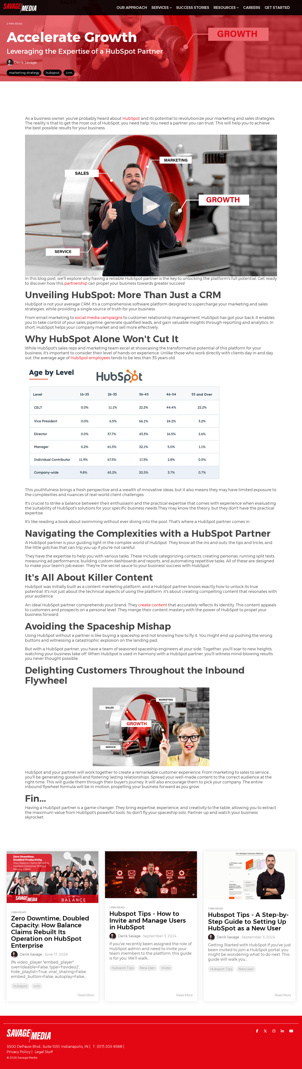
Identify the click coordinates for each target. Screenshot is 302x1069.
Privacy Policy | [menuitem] (19, 1052)
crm (69, 73)
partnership (75, 283)
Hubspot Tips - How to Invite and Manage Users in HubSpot (147, 920)
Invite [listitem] (165, 968)
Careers (251, 8)
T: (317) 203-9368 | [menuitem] (108, 1046)
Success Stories (192, 8)
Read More (86, 995)
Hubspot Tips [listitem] (123, 968)
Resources (225, 8)
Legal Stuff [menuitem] (44, 1052)
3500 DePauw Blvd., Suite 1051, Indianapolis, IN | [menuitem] (48, 1046)
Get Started (277, 8)
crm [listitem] (37, 986)
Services (160, 8)
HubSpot (131, 118)
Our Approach (132, 8)
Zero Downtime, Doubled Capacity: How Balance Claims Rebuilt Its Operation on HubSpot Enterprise (50, 931)
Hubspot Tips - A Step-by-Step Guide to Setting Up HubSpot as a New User (248, 921)
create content (152, 605)
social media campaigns (98, 317)
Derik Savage (25, 62)
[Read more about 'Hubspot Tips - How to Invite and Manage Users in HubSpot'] (151, 874)
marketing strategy (24, 73)
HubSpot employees (90, 357)
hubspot (52, 73)
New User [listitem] (147, 968)
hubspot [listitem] (20, 986)
